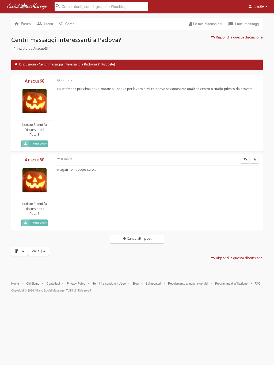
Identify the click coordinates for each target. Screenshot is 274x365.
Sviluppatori (153, 283)
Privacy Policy (76, 283)
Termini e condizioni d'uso (109, 283)
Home (15, 283)
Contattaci (53, 283)
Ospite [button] (259, 6)
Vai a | (37, 251)
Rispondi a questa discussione (239, 37)
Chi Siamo (32, 283)
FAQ (258, 283)
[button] (101, 6)
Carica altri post (139, 239)
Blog (136, 283)
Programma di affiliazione (231, 283)
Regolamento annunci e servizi (188, 283)
